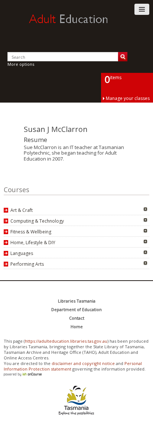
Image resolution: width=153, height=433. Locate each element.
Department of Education (76, 309)
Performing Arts (27, 264)
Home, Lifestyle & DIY (32, 242)
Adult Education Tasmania (76, 25)
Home (77, 326)
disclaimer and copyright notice (83, 363)
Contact (76, 318)
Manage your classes (128, 98)
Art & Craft (21, 210)
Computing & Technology (37, 221)
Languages (21, 253)
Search (122, 56)
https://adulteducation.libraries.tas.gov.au (66, 341)
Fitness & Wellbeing (30, 232)
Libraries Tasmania (76, 301)
